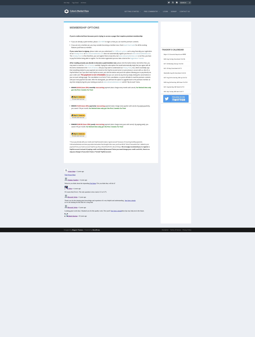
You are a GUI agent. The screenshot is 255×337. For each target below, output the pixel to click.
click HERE (101, 42)
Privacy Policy (127, 68)
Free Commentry (151, 12)
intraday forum (79, 53)
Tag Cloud (75, 3)
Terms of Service (175, 230)
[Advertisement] (176, 34)
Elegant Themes (77, 230)
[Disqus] (111, 193)
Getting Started (131, 12)
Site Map (66, 3)
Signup (174, 12)
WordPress (96, 230)
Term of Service (89, 65)
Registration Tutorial (136, 58)
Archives (83, 3)
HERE (184, 54)
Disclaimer (165, 230)
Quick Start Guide (129, 45)
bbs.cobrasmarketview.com (94, 53)
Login (165, 12)
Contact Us (185, 12)
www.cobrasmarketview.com (141, 53)
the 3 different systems (119, 51)
